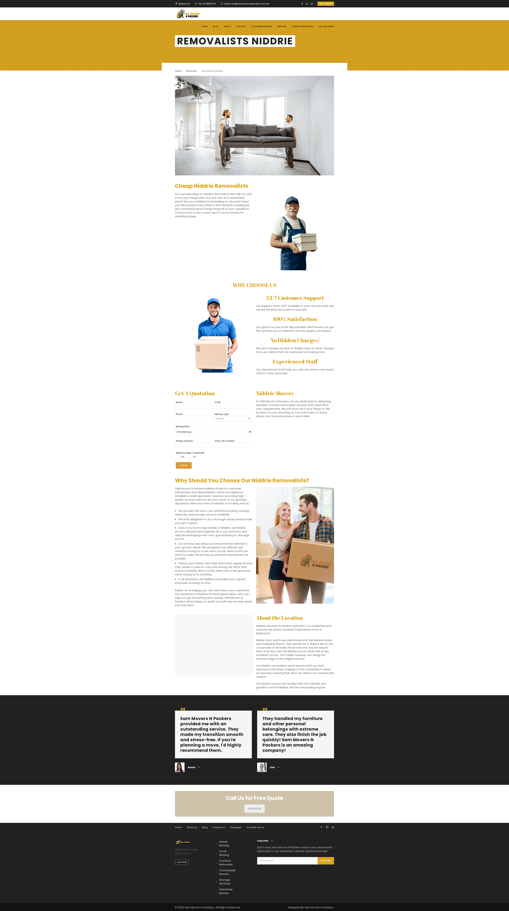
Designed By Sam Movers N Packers (311, 907)
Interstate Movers (225, 891)
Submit (183, 465)
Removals (191, 71)
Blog (205, 827)
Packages (236, 827)
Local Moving (224, 853)
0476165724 (254, 808)
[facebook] (302, 4)
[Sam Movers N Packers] (188, 13)
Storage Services (224, 881)
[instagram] (312, 4)
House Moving (224, 843)
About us (192, 827)
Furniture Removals (225, 862)
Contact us (219, 827)
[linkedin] (307, 4)
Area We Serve (255, 827)
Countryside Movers (227, 872)
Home (178, 71)
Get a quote (326, 4)
